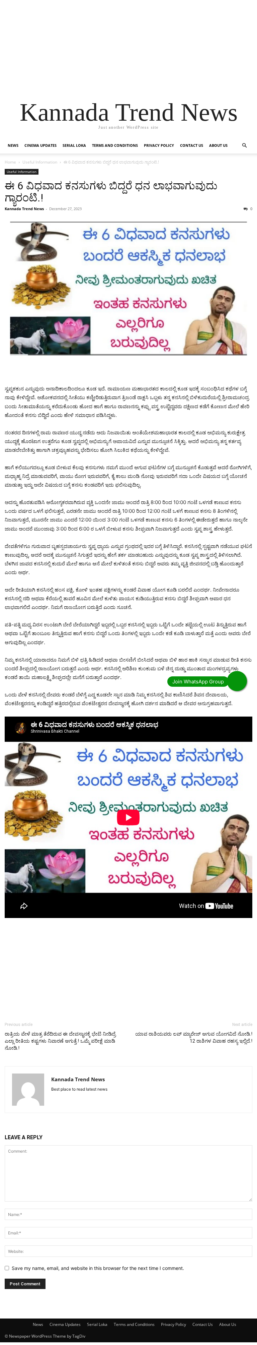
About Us (218, 145)
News (13, 145)
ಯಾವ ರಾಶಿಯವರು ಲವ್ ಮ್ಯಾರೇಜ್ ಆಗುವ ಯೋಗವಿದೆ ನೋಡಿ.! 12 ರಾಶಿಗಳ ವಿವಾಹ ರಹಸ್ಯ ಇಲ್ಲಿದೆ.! (193, 1037)
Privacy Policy (159, 145)
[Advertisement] (128, 47)
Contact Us (191, 145)
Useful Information (39, 162)
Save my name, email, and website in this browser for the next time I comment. (98, 1268)
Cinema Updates (40, 145)
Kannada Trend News (24, 208)
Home (10, 162)
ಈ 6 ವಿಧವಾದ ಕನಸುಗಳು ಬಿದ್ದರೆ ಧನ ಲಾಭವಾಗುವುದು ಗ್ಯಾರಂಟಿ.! (111, 191)
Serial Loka (74, 145)
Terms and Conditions (115, 145)
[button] (244, 145)
